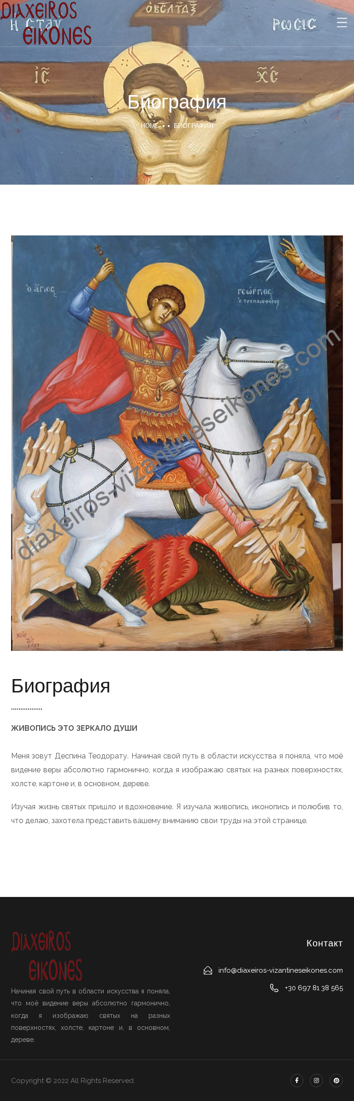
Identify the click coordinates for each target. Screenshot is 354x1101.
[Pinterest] (336, 1080)
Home (149, 125)
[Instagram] (316, 1080)
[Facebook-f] (297, 1080)
